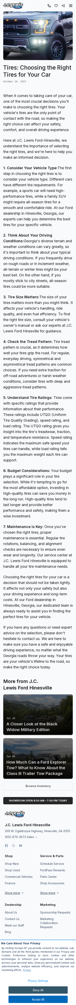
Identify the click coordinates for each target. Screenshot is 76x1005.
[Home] (13, 5)
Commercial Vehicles (19, 876)
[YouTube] (20, 845)
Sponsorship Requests (55, 912)
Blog (8, 932)
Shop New (12, 863)
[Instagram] (13, 845)
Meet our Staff (14, 925)
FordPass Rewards (52, 870)
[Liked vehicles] (56, 5)
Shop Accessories (52, 883)
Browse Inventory (38, 786)
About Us (11, 912)
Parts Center (48, 876)
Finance (10, 883)
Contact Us (12, 919)
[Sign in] (63, 5)
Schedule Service (52, 863)
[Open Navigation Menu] (71, 6)
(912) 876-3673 (15, 837)
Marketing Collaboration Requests (49, 923)
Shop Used (12, 870)
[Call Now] (49, 5)
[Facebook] (6, 845)
